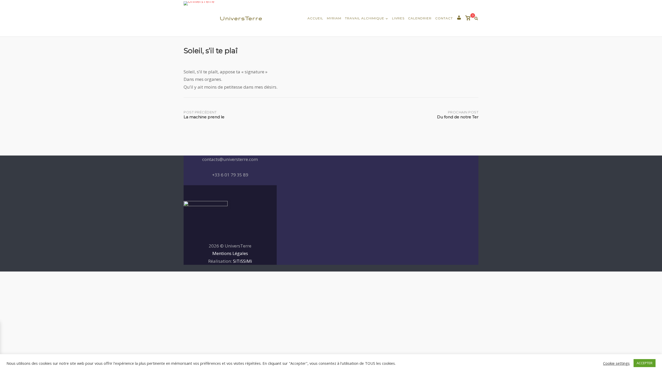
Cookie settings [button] (616, 363)
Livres (398, 18)
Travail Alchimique (364, 18)
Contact (444, 18)
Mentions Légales (230, 253)
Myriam (334, 18)
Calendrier (420, 18)
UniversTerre (241, 18)
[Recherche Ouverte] (476, 18)
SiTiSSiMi (242, 261)
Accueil (315, 18)
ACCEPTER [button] (644, 363)
